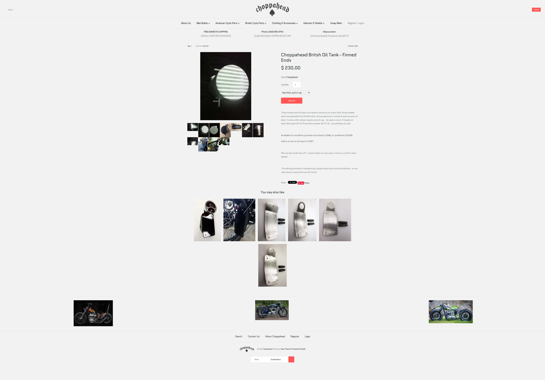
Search (238, 336)
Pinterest (515, 9)
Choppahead (292, 77)
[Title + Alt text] (93, 325)
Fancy (306, 182)
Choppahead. (268, 349)
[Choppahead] (272, 4)
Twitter (512, 9)
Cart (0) (536, 10)
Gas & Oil (205, 46)
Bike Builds (203, 23)
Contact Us (254, 336)
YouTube (525, 9)
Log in (361, 23)
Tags (189, 46)
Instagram (522, 9)
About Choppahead (275, 336)
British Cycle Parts (255, 23)
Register (352, 23)
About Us (186, 23)
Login (307, 336)
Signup (256, 359)
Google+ (519, 9)
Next (356, 46)
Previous (351, 46)
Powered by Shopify (298, 349)
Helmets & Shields (313, 23)
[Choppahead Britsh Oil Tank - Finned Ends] (225, 54)
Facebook (508, 9)
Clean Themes (286, 349)
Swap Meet (336, 23)
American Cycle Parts (227, 23)
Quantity (285, 84)
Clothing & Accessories (285, 23)
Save (301, 183)
